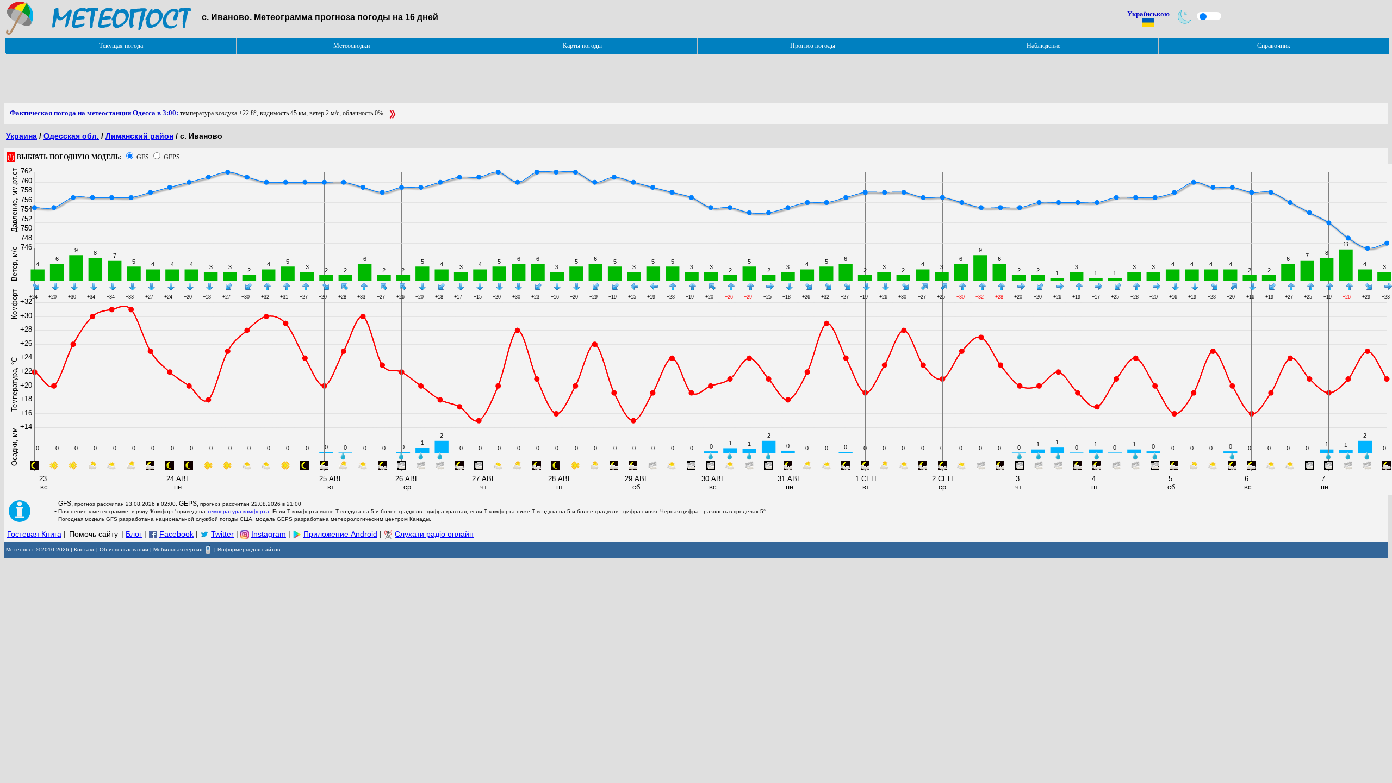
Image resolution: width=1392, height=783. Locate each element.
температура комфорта (238, 511)
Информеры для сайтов (248, 549)
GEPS (172, 157)
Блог (134, 534)
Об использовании (124, 549)
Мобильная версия (177, 549)
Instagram (268, 534)
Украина (21, 136)
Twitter (222, 534)
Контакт (84, 549)
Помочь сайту (93, 534)
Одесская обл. (71, 136)
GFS (142, 157)
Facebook (176, 534)
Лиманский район (139, 136)
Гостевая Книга (34, 534)
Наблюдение (1043, 45)
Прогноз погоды (812, 45)
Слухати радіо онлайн (434, 534)
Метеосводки (351, 45)
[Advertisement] (202, 78)
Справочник (1273, 45)
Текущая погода (121, 45)
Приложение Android (340, 534)
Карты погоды (582, 45)
